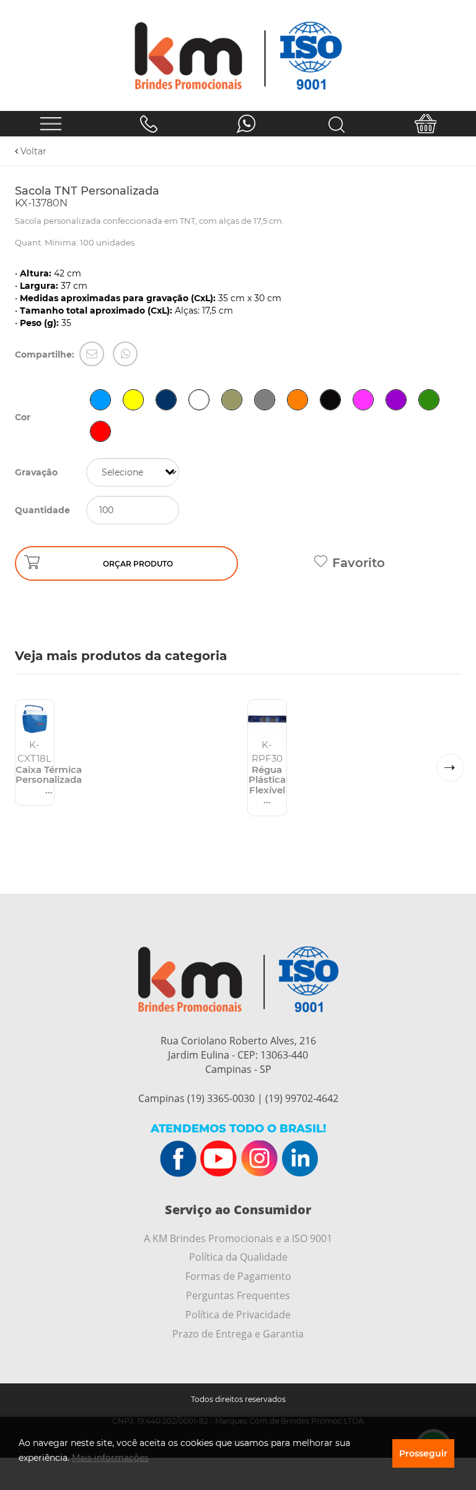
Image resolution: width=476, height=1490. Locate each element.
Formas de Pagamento (238, 1276)
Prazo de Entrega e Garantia (238, 1334)
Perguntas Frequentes (238, 1295)
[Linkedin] (299, 1159)
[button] (450, 768)
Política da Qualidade (238, 1257)
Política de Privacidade (238, 1314)
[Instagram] (259, 1159)
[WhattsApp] (125, 354)
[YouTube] (218, 1159)
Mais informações (110, 1457)
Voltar (32, 151)
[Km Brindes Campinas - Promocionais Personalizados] (238, 55)
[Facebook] (178, 1159)
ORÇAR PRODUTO (138, 563)
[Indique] (91, 354)
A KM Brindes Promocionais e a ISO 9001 (238, 1238)
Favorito (358, 562)
